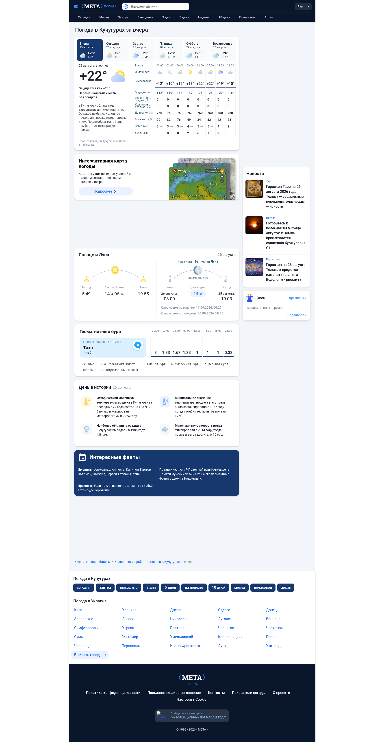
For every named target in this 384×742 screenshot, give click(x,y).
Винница (273, 619)
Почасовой (247, 17)
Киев (78, 610)
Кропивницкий (230, 637)
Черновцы (82, 646)
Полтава (177, 628)
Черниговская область (92, 562)
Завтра (123, 17)
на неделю (194, 587)
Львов (127, 619)
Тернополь (131, 646)
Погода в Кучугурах (165, 562)
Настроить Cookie (191, 699)
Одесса (224, 610)
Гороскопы (296, 298)
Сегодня (84, 17)
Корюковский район (130, 562)
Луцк (222, 646)
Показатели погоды (249, 693)
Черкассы (274, 628)
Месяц (104, 17)
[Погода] (191, 677)
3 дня (166, 17)
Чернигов (226, 628)
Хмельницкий (181, 637)
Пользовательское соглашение (174, 693)
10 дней (224, 17)
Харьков (129, 610)
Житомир (130, 637)
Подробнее (103, 191)
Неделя (204, 17)
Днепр (175, 610)
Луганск (225, 619)
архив (269, 17)
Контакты (216, 693)
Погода (110, 6)
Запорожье (83, 619)
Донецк (272, 610)
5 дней (184, 17)
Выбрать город (87, 655)
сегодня (83, 587)
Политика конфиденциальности (113, 693)
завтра (105, 587)
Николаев (178, 619)
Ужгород (273, 646)
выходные (145, 17)
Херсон (128, 628)
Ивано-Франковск (185, 646)
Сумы (79, 637)
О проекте (281, 693)
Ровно (271, 637)
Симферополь (86, 628)
